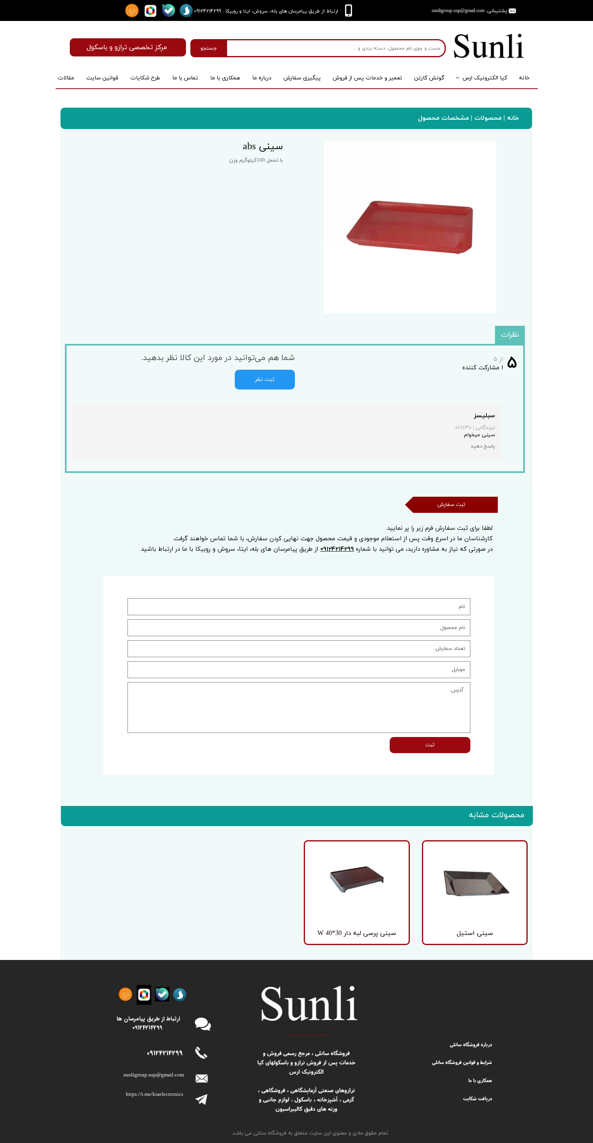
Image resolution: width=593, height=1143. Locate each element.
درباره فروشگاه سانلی (471, 1044)
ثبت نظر (265, 379)
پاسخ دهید (483, 446)
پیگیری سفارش (302, 78)
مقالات (66, 78)
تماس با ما (185, 78)
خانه (524, 78)
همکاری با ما (225, 78)
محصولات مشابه (496, 815)
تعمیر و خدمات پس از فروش (367, 78)
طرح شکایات (145, 78)
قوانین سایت (102, 78)
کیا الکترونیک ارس (485, 78)
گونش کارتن (429, 78)
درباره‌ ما (261, 78)
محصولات (486, 118)
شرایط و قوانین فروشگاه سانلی (462, 1062)
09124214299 (337, 548)
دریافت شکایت (477, 1098)
